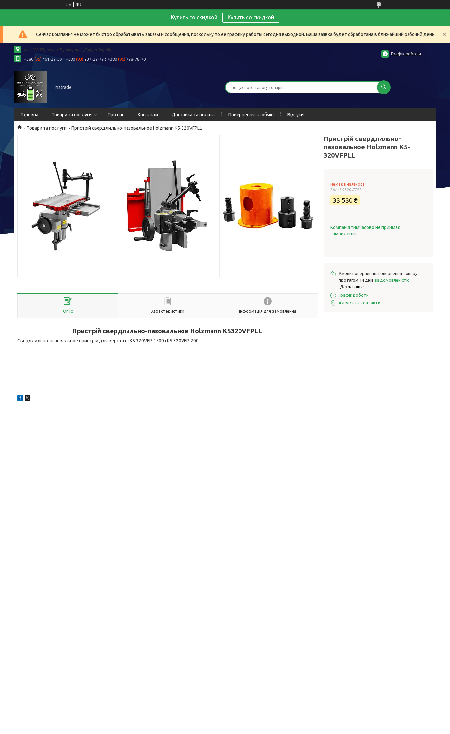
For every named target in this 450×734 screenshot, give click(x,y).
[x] (27, 399)
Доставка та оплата (193, 114)
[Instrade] (30, 86)
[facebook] (20, 399)
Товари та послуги (72, 114)
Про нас (116, 114)
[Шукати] (384, 87)
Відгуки (295, 114)
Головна (29, 114)
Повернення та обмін (251, 114)
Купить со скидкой (251, 17)
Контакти (148, 114)
